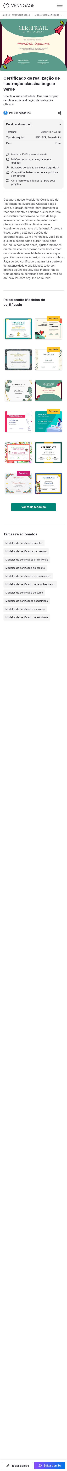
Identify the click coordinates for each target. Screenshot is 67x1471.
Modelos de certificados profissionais (26, 559)
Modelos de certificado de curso (24, 592)
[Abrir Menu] (60, 5)
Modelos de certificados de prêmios (26, 551)
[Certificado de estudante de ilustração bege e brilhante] (48, 329)
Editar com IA (52, 1465)
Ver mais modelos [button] (33, 507)
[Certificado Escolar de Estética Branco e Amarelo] (48, 359)
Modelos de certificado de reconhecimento (30, 584)
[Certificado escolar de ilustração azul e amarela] (48, 483)
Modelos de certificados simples (23, 543)
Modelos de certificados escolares (25, 609)
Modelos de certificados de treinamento (28, 576)
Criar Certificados (21, 15)
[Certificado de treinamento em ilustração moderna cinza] (18, 390)
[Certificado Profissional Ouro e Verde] (48, 452)
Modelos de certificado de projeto (25, 567)
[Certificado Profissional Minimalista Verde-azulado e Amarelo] (18, 329)
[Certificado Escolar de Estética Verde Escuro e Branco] (18, 359)
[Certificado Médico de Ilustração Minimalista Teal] (48, 421)
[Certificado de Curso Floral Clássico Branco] (18, 483)
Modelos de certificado (47, 15)
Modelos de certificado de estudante (26, 617)
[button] (17, 1465)
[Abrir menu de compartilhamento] (60, 113)
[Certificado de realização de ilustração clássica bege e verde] (48, 390)
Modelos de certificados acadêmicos (26, 600)
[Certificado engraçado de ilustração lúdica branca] (18, 452)
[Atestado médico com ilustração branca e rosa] (18, 421)
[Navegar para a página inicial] (18, 5)
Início (4, 15)
